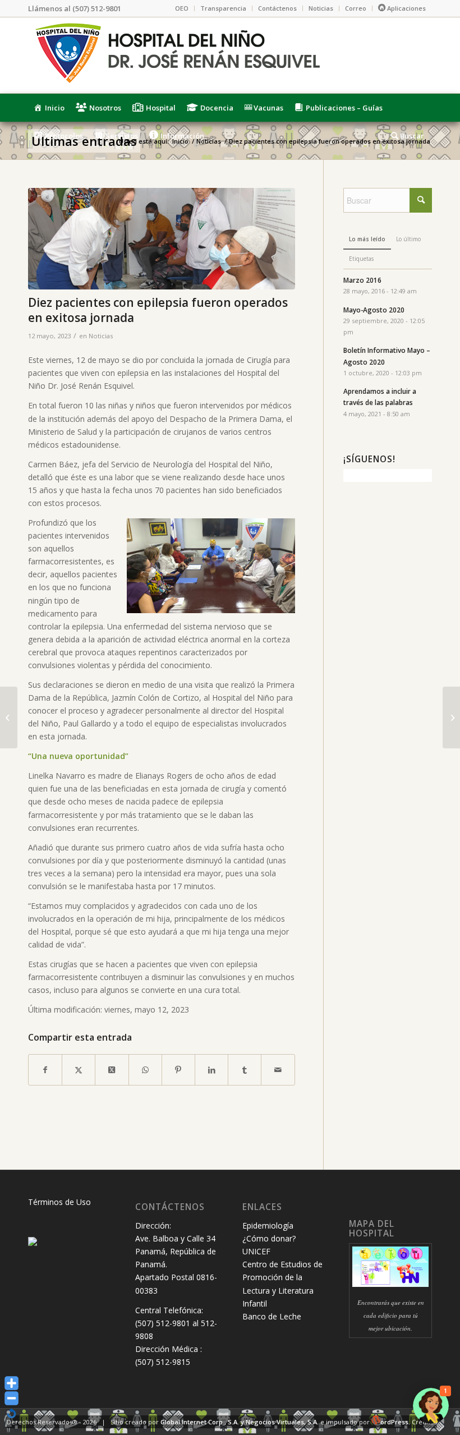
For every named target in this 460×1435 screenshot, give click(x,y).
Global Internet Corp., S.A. (199, 1422)
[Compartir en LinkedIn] (211, 1070)
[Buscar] (408, 136)
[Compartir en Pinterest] (178, 1070)
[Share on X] (111, 1070)
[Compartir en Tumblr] (244, 1070)
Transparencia (223, 8)
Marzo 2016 (362, 279)
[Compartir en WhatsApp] (145, 1070)
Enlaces (262, 1207)
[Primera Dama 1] (161, 238)
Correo (355, 8)
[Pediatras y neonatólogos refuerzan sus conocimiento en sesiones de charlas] (451, 717)
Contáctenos (277, 8)
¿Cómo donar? (269, 1238)
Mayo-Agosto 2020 (373, 309)
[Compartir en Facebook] (45, 1070)
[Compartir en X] (78, 1070)
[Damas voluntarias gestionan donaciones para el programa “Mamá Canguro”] (8, 717)
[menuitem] (182, 8)
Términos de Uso (59, 1202)
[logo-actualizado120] (176, 55)
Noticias (321, 8)
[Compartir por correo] (277, 1070)
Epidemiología (267, 1225)
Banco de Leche (271, 1316)
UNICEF (256, 1251)
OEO (181, 8)
